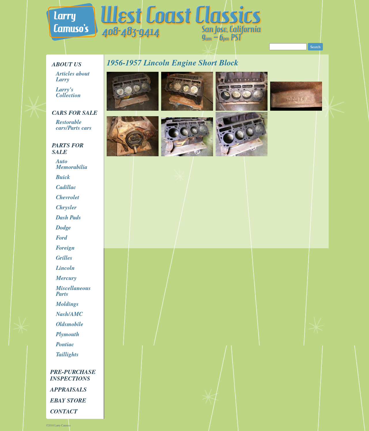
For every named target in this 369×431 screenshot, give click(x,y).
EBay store (68, 400)
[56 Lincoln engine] (133, 109)
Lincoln (65, 268)
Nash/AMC (69, 314)
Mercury (66, 278)
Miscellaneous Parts (73, 291)
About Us (67, 64)
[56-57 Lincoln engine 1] (242, 154)
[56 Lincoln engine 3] (296, 109)
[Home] (185, 40)
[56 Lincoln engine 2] (242, 109)
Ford (61, 237)
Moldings (67, 304)
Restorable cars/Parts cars (74, 124)
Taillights (67, 354)
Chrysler (66, 207)
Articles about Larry (73, 76)
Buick (63, 177)
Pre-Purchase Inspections (73, 375)
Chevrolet (67, 197)
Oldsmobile (69, 324)
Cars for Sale (74, 112)
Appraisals (68, 389)
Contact (64, 411)
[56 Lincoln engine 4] (133, 154)
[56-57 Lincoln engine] (187, 154)
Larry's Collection (68, 92)
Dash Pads (68, 217)
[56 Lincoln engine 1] (187, 109)
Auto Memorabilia (71, 164)
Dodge (63, 227)
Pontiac (65, 344)
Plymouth (67, 334)
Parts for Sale (68, 148)
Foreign (65, 247)
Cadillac (66, 187)
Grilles (64, 257)
